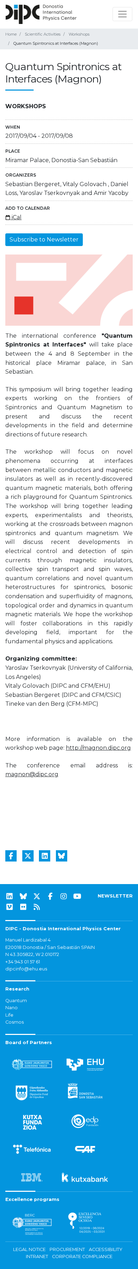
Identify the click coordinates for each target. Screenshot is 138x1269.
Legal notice (29, 1249)
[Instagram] (63, 896)
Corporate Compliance (82, 1256)
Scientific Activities (43, 34)
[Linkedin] (9, 896)
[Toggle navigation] (122, 14)
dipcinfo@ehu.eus (26, 968)
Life (9, 1015)
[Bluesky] (23, 896)
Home (11, 34)
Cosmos (14, 1022)
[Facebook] (50, 896)
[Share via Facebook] (11, 856)
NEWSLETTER (115, 896)
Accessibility (105, 1249)
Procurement (67, 1249)
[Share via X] (28, 856)
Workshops (79, 34)
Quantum (16, 1000)
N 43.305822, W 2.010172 (32, 954)
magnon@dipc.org (31, 774)
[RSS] (36, 907)
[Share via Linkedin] (44, 856)
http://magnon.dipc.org (98, 747)
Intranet (37, 1256)
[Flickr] (23, 907)
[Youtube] (77, 896)
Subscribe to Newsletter (44, 239)
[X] (36, 896)
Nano (11, 1007)
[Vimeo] (9, 907)
